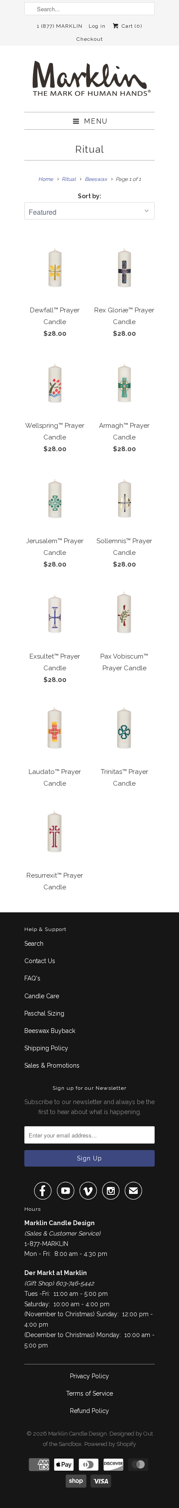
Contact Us (39, 960)
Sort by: (89, 196)
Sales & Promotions (52, 1065)
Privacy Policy (89, 1376)
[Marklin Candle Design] (89, 82)
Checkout (89, 39)
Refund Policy (89, 1410)
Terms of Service (89, 1393)
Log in (97, 26)
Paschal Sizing (44, 1013)
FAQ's (32, 978)
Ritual (89, 149)
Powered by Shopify (110, 1444)
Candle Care (41, 996)
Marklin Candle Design (77, 1433)
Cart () (131, 26)
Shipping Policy (46, 1048)
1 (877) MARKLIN (60, 26)
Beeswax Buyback (49, 1030)
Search (33, 943)
